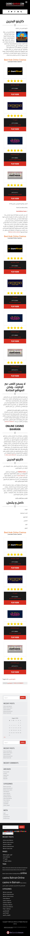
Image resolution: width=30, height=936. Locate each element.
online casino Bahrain (10, 455)
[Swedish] (24, 831)
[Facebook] (8, 12)
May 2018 (5, 778)
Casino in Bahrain (6, 793)
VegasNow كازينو (15, 155)
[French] (12, 831)
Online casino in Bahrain (13, 880)
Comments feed (6, 816)
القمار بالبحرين (6, 802)
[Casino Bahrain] (15, 4)
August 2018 (5, 775)
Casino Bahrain (6, 791)
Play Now (15, 94)
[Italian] (17, 831)
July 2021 (5, 773)
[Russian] (21, 831)
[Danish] (6, 831)
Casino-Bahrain (21, 475)
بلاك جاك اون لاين (17, 886)
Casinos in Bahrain (6, 709)
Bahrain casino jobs (7, 786)
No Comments (20, 683)
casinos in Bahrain (9, 421)
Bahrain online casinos (14, 232)
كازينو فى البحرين (6, 805)
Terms (15, 924)
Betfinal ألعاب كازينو (7, 855)
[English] (9, 831)
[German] (13, 831)
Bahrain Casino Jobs (7, 713)
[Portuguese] (19, 831)
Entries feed (5, 815)
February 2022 (6, 772)
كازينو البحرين (12, 679)
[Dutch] (7, 831)
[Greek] (15, 831)
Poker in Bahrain (6, 800)
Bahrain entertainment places (8, 870)
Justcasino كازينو (15, 189)
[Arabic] (3, 831)
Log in (4, 813)
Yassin (15, 683)
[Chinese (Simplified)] (5, 831)
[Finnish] (11, 831)
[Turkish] (25, 831)
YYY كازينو (15, 120)
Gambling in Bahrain (7, 797)
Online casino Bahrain (7, 706)
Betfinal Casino (15, 85)
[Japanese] (18, 831)
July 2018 (5, 777)
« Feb (4, 737)
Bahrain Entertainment (7, 711)
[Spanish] (23, 831)
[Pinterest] (18, 12)
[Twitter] (11, 12)
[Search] (21, 12)
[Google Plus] (15, 12)
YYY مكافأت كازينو (7, 861)
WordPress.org (6, 818)
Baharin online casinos (6, 868)
